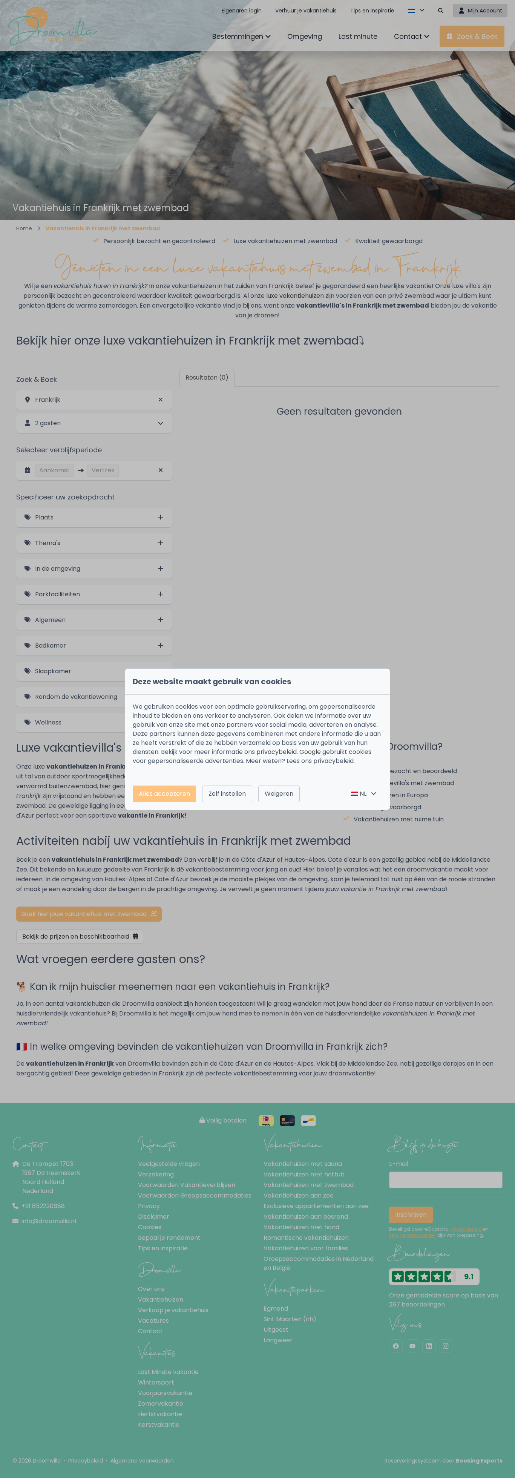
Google (310, 751)
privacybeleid (276, 751)
